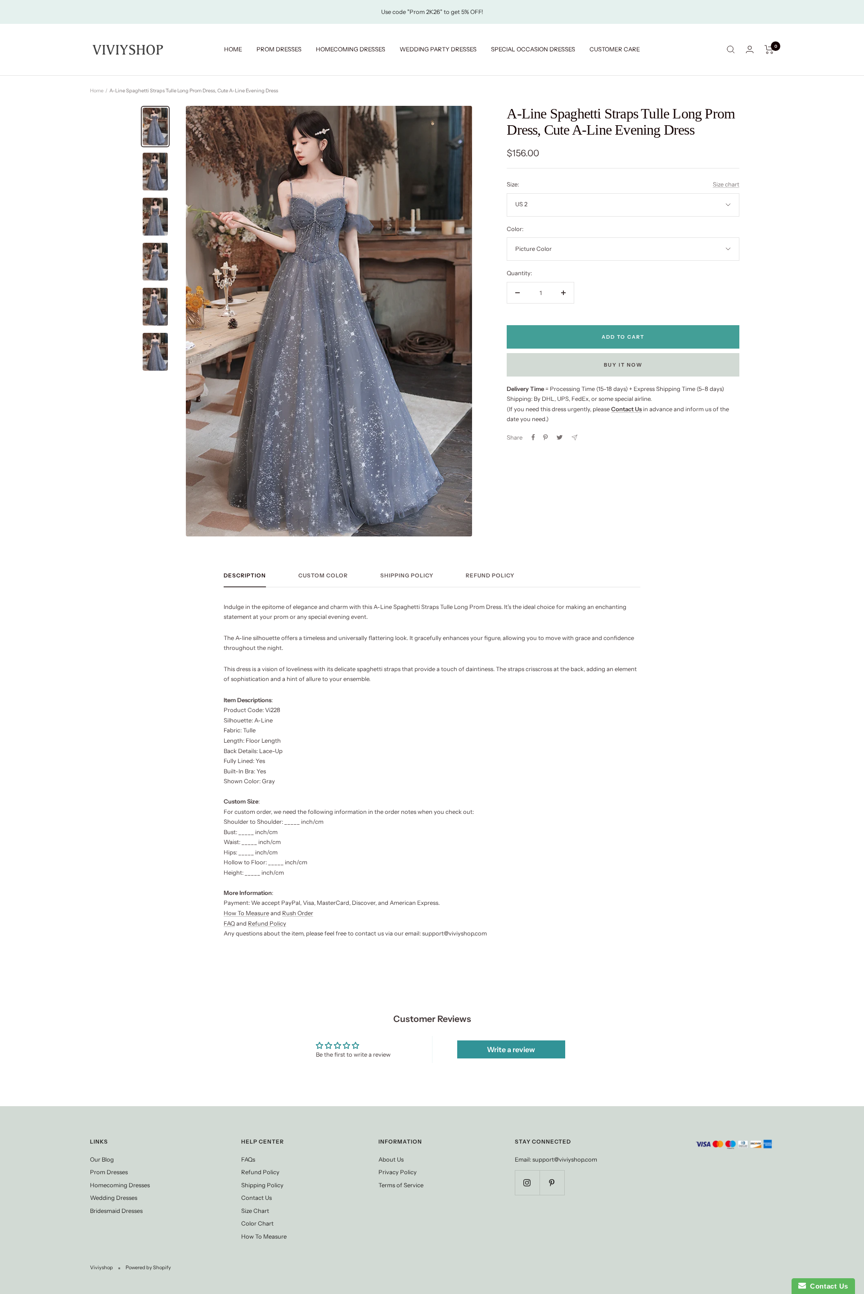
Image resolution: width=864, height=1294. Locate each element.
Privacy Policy (397, 1172)
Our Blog (102, 1159)
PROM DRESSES (279, 49)
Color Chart (257, 1223)
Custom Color (323, 575)
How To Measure (246, 913)
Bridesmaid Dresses (116, 1210)
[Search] (731, 49)
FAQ (229, 923)
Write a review (511, 1049)
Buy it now (623, 365)
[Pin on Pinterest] (545, 437)
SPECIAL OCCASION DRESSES (533, 49)
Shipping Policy (406, 575)
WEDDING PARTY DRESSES (438, 49)
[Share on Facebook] (533, 437)
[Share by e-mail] (574, 437)
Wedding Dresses (113, 1197)
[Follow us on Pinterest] (552, 1182)
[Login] (750, 49)
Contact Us (256, 1197)
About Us (391, 1159)
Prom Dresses (109, 1172)
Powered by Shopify (148, 1267)
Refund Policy (490, 575)
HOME (233, 49)
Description (245, 575)
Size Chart (255, 1210)
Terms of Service (400, 1185)
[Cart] (769, 49)
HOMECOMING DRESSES (350, 49)
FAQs (248, 1159)
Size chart (726, 184)
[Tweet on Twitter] (559, 437)
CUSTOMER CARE (615, 49)
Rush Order (297, 913)
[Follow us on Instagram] (527, 1182)
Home (97, 90)
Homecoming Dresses (120, 1185)
